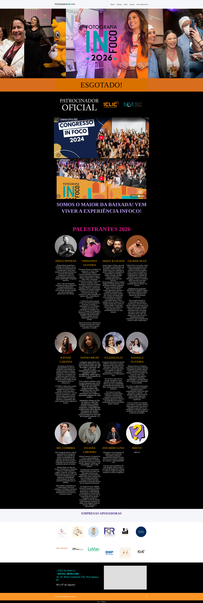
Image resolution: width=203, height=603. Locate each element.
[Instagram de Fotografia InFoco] (146, 596)
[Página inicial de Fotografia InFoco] (65, 4)
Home (113, 4)
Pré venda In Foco (142, 4)
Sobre (126, 4)
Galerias (119, 4)
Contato (132, 4)
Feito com (101, 601)
